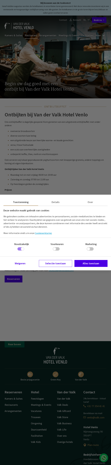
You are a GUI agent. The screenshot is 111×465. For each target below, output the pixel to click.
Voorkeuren (57, 244)
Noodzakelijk (21, 244)
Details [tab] (56, 202)
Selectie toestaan (55, 263)
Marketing (91, 244)
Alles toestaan (91, 263)
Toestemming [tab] (21, 202)
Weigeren (20, 263)
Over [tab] (90, 202)
